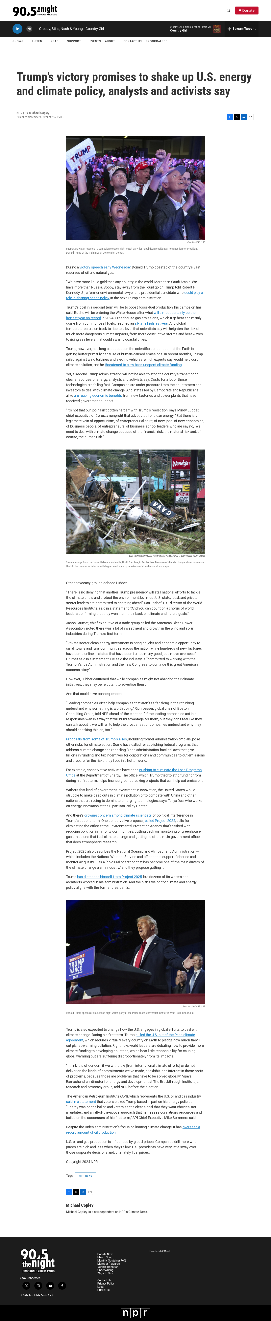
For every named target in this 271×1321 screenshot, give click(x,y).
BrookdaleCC (156, 41)
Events (95, 41)
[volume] (29, 28)
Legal (100, 1286)
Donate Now (105, 1254)
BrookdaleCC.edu (160, 1251)
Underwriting (105, 1270)
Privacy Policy (105, 1283)
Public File (103, 1289)
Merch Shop (104, 1257)
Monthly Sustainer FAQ (111, 1260)
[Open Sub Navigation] (26, 41)
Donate (248, 10)
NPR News (85, 1175)
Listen (37, 41)
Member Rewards (108, 1263)
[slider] (35, 29)
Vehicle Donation (107, 1266)
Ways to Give (105, 1273)
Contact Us (132, 41)
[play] (17, 29)
